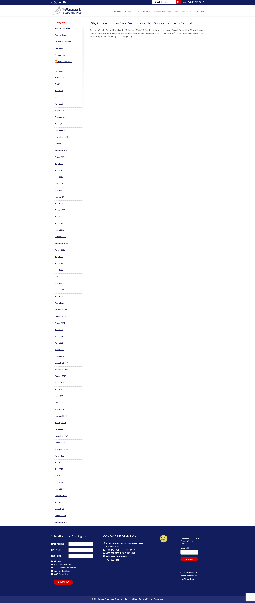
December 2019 (61, 429)
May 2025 (59, 177)
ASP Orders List (61, 574)
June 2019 (59, 469)
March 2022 (59, 283)
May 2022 (59, 270)
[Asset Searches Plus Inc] (60, 2)
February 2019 (61, 496)
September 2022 (61, 243)
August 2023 (60, 210)
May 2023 (59, 223)
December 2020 (61, 363)
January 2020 (60, 423)
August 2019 (60, 456)
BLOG (185, 11)
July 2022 (59, 257)
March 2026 (59, 110)
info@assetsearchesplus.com (118, 556)
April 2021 (59, 343)
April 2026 (59, 104)
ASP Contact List (62, 571)
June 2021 (59, 330)
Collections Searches (63, 42)
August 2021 (60, 323)
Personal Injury (60, 55)
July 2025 (59, 164)
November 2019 (61, 436)
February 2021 (61, 356)
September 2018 (61, 522)
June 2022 (59, 263)
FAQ (177, 11)
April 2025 (59, 183)
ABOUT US (129, 11)
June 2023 (59, 217)
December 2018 (61, 509)
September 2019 (61, 449)
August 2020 (60, 383)
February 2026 (61, 117)
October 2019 (60, 442)
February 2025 (61, 197)
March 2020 (59, 409)
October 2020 (60, 376)
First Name (56, 549)
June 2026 (59, 91)
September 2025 (61, 150)
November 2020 (61, 369)
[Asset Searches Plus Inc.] (113, 560)
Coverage (158, 599)
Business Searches (62, 35)
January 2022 (60, 296)
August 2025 (60, 157)
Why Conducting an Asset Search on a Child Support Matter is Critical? (141, 23)
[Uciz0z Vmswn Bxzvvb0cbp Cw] (64, 2)
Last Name (56, 555)
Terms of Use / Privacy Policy (138, 599)
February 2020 (61, 416)
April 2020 (59, 403)
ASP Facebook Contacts (65, 567)
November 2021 (61, 310)
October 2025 (60, 144)
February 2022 (61, 290)
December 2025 (61, 130)
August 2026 (60, 77)
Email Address (58, 543)
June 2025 (59, 170)
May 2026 (59, 97)
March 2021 (59, 350)
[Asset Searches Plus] (52, 2)
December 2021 (61, 303)
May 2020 (59, 396)
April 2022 (59, 276)
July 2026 (59, 84)
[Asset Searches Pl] (55, 2)
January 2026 (60, 124)
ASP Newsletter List (63, 564)
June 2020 (59, 389)
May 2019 (59, 476)
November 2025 (61, 137)
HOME (117, 11)
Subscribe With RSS (64, 62)
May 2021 (59, 336)
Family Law (59, 48)
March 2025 (59, 190)
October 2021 (60, 316)
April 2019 (59, 482)
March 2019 (59, 489)
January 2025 (60, 203)
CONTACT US (197, 11)
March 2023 (59, 230)
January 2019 (60, 502)
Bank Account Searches (64, 28)
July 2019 (59, 462)
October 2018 (60, 516)
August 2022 (60, 250)
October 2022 (60, 237)
